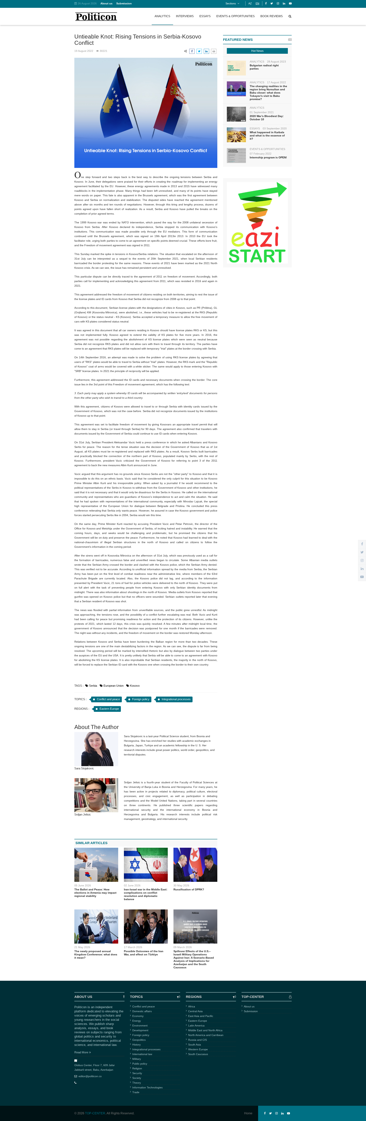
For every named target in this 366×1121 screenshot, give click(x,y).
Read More (81, 1052)
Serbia (93, 685)
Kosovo (135, 685)
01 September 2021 (262, 112)
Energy (136, 1020)
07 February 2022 (260, 153)
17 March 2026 (133, 947)
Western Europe (198, 1049)
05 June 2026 (82, 885)
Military (136, 1058)
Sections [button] (231, 3)
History (136, 1044)
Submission (251, 1011)
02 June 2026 (132, 885)
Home (248, 1113)
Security (137, 1073)
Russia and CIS (197, 1039)
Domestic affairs (142, 1011)
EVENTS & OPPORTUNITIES (235, 16)
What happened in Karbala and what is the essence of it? (267, 135)
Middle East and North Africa (205, 1030)
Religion (137, 1068)
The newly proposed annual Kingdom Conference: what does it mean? (95, 954)
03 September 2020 (275, 128)
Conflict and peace (108, 699)
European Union (114, 685)
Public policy (139, 1063)
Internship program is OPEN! (268, 157)
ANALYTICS (162, 16)
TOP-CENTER (95, 1113)
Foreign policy (140, 699)
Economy (138, 1016)
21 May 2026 (82, 947)
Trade (135, 1092)
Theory (136, 1082)
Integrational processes (176, 699)
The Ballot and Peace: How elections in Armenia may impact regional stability (95, 892)
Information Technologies (147, 1087)
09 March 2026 (182, 947)
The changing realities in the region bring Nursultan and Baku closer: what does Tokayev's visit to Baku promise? (268, 93)
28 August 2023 (276, 61)
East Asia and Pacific (200, 1016)
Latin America (196, 1025)
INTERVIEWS (185, 16)
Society (136, 1077)
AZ (250, 3)
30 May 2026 (181, 885)
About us (249, 1006)
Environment (140, 1025)
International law (142, 1054)
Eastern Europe (109, 708)
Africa (191, 1006)
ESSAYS (205, 16)
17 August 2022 (276, 82)
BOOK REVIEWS (271, 16)
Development (140, 1030)
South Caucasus (198, 1054)
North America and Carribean (205, 1035)
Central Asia (195, 1011)
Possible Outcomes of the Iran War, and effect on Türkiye (143, 953)
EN (257, 3)
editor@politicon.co (90, 1076)
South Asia (194, 1044)
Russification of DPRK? (188, 889)
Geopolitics (139, 1039)
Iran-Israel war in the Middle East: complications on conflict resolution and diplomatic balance (145, 894)
